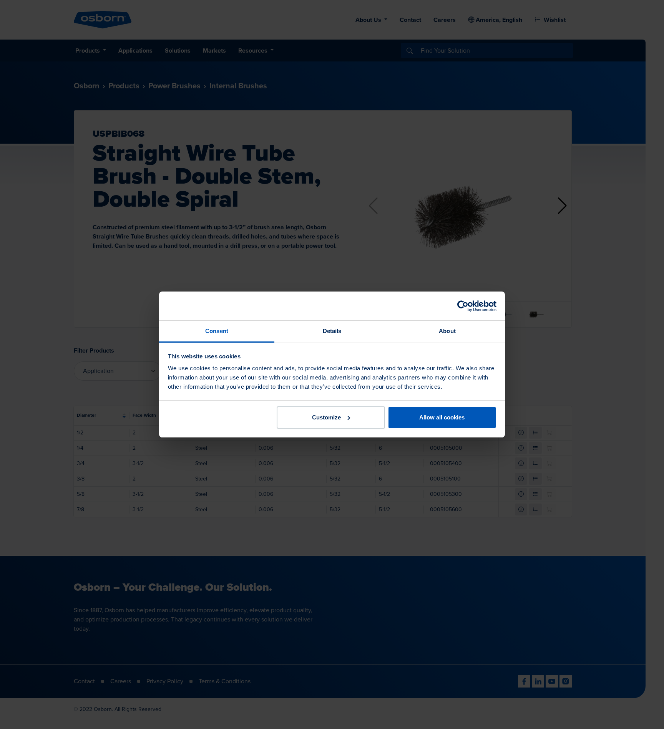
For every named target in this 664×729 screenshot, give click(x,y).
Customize (326, 417)
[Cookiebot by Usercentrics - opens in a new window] (462, 306)
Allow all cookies (442, 417)
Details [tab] (332, 331)
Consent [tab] (216, 331)
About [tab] (447, 331)
